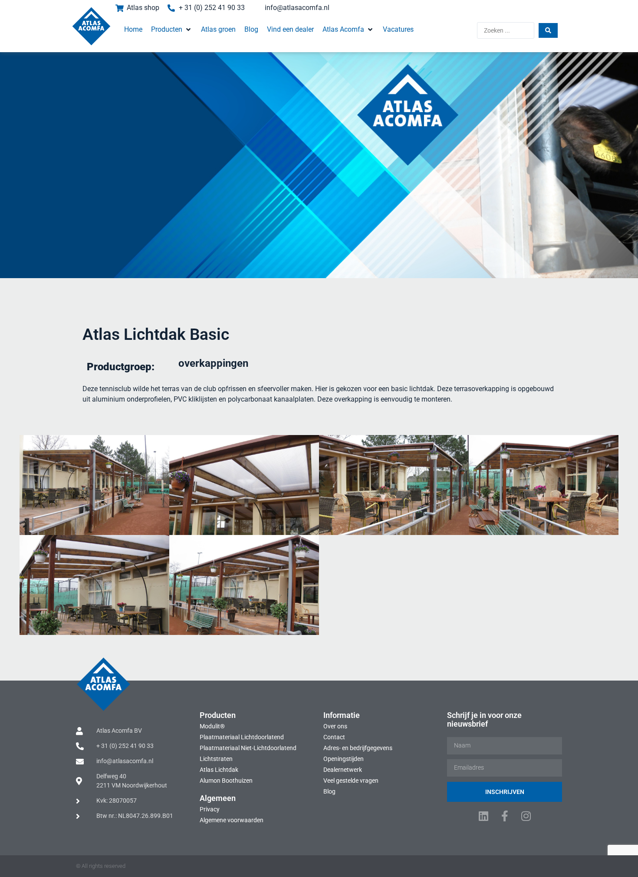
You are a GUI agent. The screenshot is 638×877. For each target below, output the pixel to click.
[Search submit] (548, 30)
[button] (172, 29)
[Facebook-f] (504, 816)
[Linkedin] (483, 816)
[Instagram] (525, 816)
